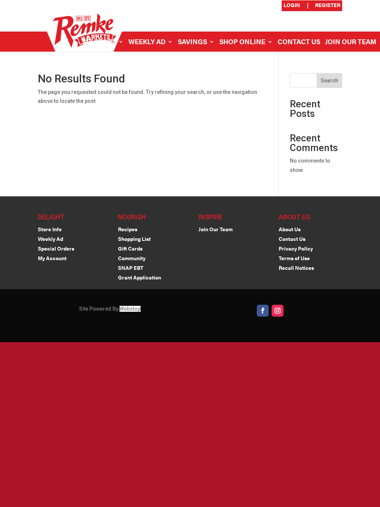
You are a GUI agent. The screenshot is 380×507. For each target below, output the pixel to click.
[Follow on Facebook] (263, 311)
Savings (192, 42)
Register (327, 5)
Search (329, 81)
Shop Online (242, 42)
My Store (99, 42)
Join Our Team (350, 42)
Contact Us (299, 42)
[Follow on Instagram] (278, 311)
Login (292, 5)
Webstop (130, 309)
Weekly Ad (147, 42)
